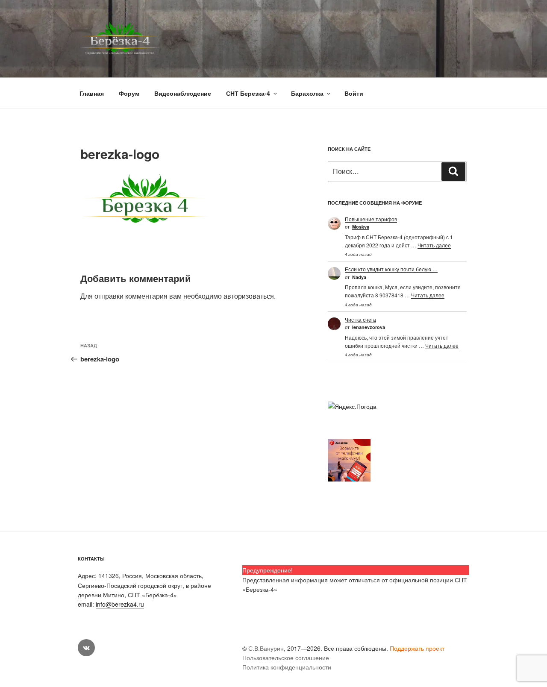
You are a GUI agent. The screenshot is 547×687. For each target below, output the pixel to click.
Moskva (360, 226)
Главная (91, 93)
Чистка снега (360, 319)
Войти (353, 93)
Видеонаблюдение (182, 93)
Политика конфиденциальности (286, 667)
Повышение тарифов (371, 219)
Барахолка (307, 93)
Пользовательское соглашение (285, 657)
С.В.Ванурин (266, 648)
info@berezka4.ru (120, 604)
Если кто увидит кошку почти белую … (391, 269)
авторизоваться (249, 296)
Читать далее (434, 245)
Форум (129, 93)
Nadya (359, 277)
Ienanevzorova (368, 327)
